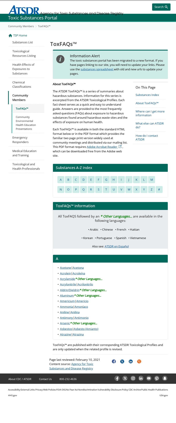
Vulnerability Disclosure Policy (113, 389)
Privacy (39, 389)
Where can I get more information (150, 113)
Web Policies (49, 389)
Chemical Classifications (21, 84)
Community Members (21, 26)
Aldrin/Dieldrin (69, 290)
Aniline (64, 312)
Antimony (66, 318)
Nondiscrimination (87, 389)
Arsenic (65, 323)
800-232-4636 (68, 379)
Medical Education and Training (24, 153)
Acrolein (65, 273)
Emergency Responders (20, 139)
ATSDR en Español (117, 246)
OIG (64, 389)
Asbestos (66, 329)
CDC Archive (135, 389)
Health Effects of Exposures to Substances (23, 69)
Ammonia (66, 307)
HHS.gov (12, 395)
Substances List (22, 42)
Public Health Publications (154, 389)
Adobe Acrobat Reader (104, 147)
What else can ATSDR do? (150, 125)
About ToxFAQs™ (147, 103)
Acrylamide (67, 279)
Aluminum (67, 295)
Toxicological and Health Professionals (26, 166)
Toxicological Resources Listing (24, 53)
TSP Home (20, 35)
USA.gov (164, 395)
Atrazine (65, 334)
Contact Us (45, 379)
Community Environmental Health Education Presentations (26, 123)
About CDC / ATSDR (19, 379)
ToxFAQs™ (44, 26)
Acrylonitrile (68, 284)
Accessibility (14, 389)
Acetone (65, 268)
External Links (28, 389)
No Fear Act (72, 389)
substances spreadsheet (97, 69)
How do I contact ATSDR (147, 137)
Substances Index (147, 95)
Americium (67, 301)
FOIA (58, 389)
